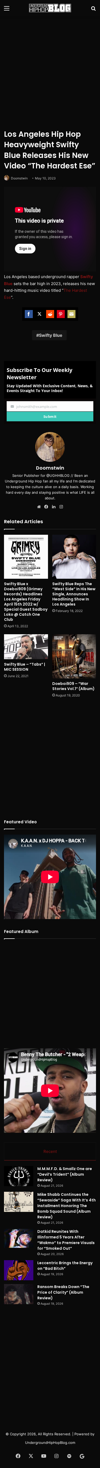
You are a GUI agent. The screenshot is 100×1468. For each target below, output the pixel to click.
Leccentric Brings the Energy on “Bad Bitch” (65, 1265)
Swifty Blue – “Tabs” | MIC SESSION (24, 667)
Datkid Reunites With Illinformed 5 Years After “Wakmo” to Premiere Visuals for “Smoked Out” (66, 1240)
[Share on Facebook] (29, 314)
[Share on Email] (71, 314)
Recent (50, 1151)
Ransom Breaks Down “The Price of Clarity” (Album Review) (63, 1292)
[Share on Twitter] (39, 314)
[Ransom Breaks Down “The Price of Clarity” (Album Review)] (18, 1294)
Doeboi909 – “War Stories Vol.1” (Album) (73, 686)
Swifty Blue (50, 335)
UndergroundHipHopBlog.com (50, 1442)
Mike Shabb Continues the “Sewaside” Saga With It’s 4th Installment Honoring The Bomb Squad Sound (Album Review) (66, 1206)
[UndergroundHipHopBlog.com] (50, 8)
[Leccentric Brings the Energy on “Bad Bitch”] (18, 1270)
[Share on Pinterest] (61, 314)
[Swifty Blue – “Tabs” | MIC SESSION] (26, 646)
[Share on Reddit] (50, 314)
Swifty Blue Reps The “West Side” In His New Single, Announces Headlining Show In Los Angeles (73, 594)
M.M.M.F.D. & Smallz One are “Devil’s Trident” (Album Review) (64, 1174)
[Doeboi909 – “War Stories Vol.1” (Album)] (74, 656)
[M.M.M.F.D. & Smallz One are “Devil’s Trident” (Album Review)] (18, 1176)
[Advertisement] (50, 71)
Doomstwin (19, 178)
